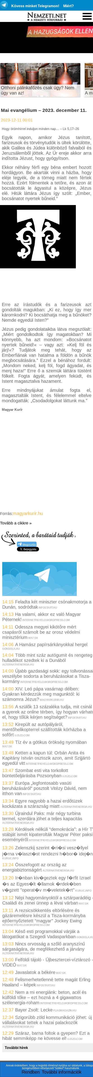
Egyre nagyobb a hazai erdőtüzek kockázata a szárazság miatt (42, 803)
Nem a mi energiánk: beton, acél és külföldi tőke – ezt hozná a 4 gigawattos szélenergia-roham (44, 997)
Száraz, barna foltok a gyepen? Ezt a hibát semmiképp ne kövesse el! (46, 1036)
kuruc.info (10, 858)
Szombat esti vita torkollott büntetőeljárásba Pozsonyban (35, 773)
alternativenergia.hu (18, 664)
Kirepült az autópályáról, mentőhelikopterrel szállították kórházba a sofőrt (44, 729)
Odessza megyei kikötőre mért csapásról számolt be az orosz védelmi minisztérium (41, 632)
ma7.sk (33, 638)
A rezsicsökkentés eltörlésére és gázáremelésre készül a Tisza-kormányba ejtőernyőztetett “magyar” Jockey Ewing (44, 915)
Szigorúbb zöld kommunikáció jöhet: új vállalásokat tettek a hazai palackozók (47, 1020)
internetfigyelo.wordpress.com (46, 620)
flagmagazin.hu (64, 1010)
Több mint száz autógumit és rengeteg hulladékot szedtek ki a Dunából (47, 658)
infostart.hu (48, 607)
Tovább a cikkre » (16, 523)
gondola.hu (11, 648)
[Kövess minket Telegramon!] (39, 594)
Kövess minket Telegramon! (35, 6)
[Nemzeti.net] (46, 17)
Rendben (31, 1072)
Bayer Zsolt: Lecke (34, 1009)
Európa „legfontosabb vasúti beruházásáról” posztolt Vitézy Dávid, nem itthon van (44, 788)
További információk (61, 1072)
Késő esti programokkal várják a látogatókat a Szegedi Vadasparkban (40, 934)
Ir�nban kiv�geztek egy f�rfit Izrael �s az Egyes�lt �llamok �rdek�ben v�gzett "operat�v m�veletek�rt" (46, 884)
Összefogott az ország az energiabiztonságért (34, 867)
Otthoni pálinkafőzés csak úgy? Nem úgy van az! (37, 90)
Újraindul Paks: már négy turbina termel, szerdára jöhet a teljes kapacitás (42, 816)
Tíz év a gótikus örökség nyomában (51, 742)
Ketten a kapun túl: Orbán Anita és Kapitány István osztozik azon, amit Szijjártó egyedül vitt (46, 758)
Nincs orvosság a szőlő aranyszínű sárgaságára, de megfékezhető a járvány (43, 946)
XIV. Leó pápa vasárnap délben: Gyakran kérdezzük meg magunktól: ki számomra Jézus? (40, 694)
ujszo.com (22, 735)
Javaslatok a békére (35, 972)
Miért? (68, 6)
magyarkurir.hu (28, 513)
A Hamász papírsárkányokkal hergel (51, 644)
